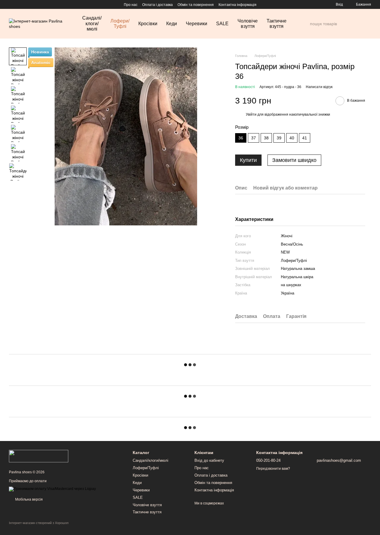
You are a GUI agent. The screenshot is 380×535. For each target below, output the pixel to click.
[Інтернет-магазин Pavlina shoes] (38, 456)
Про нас (130, 5)
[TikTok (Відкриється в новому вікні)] (18, 4)
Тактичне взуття (276, 23)
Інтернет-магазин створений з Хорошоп (39, 523)
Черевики (196, 23)
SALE (222, 23)
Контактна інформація (237, 5)
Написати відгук (319, 87)
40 (291, 138)
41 (304, 138)
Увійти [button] (251, 114)
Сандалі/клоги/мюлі (92, 23)
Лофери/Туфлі (119, 23)
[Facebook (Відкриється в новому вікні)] (25, 4)
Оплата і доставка (157, 5)
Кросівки (147, 23)
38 (266, 138)
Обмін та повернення (196, 5)
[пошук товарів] (305, 23)
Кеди (171, 23)
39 (279, 138)
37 (253, 138)
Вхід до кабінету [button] (209, 460)
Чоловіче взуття (248, 23)
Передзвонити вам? (273, 468)
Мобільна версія (28, 499)
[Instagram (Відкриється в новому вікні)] (11, 4)
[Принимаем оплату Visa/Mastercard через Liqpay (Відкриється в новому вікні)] (52, 489)
